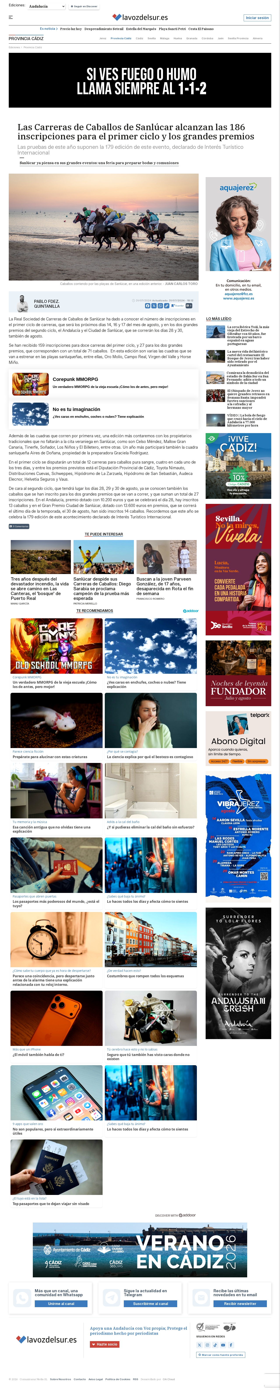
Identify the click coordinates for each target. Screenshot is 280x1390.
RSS (135, 1379)
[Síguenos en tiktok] (215, 1345)
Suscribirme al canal (150, 1304)
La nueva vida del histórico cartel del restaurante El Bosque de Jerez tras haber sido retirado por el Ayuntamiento (248, 358)
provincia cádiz (121, 38)
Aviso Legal (96, 1379)
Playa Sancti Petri (172, 29)
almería (257, 38)
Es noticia (47, 29)
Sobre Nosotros (60, 1379)
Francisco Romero (150, 598)
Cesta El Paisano (201, 29)
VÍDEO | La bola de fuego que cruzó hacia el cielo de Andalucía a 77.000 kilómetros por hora (247, 420)
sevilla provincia (238, 38)
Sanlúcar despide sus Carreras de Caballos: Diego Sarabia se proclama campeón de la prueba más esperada (102, 589)
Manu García (20, 603)
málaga (164, 38)
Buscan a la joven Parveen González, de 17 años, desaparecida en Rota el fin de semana (164, 586)
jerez (102, 38)
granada (191, 38)
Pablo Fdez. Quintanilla (47, 304)
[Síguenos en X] (199, 1345)
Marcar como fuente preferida (222, 1354)
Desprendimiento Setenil (103, 29)
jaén (221, 38)
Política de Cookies (117, 1379)
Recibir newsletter (240, 1304)
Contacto (80, 1379)
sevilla (152, 38)
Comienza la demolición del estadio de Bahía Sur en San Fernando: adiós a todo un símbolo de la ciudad (248, 378)
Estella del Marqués (141, 29)
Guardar (179, 305)
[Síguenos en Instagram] (207, 1345)
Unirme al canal (61, 1304)
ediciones (14, 47)
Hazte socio (107, 1344)
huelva (178, 38)
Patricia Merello (85, 603)
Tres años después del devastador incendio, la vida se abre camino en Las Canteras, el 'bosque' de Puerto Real (40, 589)
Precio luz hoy (71, 29)
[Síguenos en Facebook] (231, 1345)
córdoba (207, 38)
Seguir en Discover (85, 6)
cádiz (139, 38)
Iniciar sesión (257, 18)
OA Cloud (169, 1379)
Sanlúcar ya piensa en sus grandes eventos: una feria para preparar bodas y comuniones (99, 163)
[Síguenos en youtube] (223, 1345)
